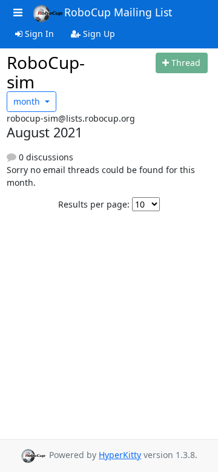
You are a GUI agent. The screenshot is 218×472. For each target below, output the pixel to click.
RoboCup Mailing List (118, 12)
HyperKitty (120, 455)
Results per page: (94, 204)
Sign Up (98, 33)
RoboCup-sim (46, 72)
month (27, 101)
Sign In (38, 33)
